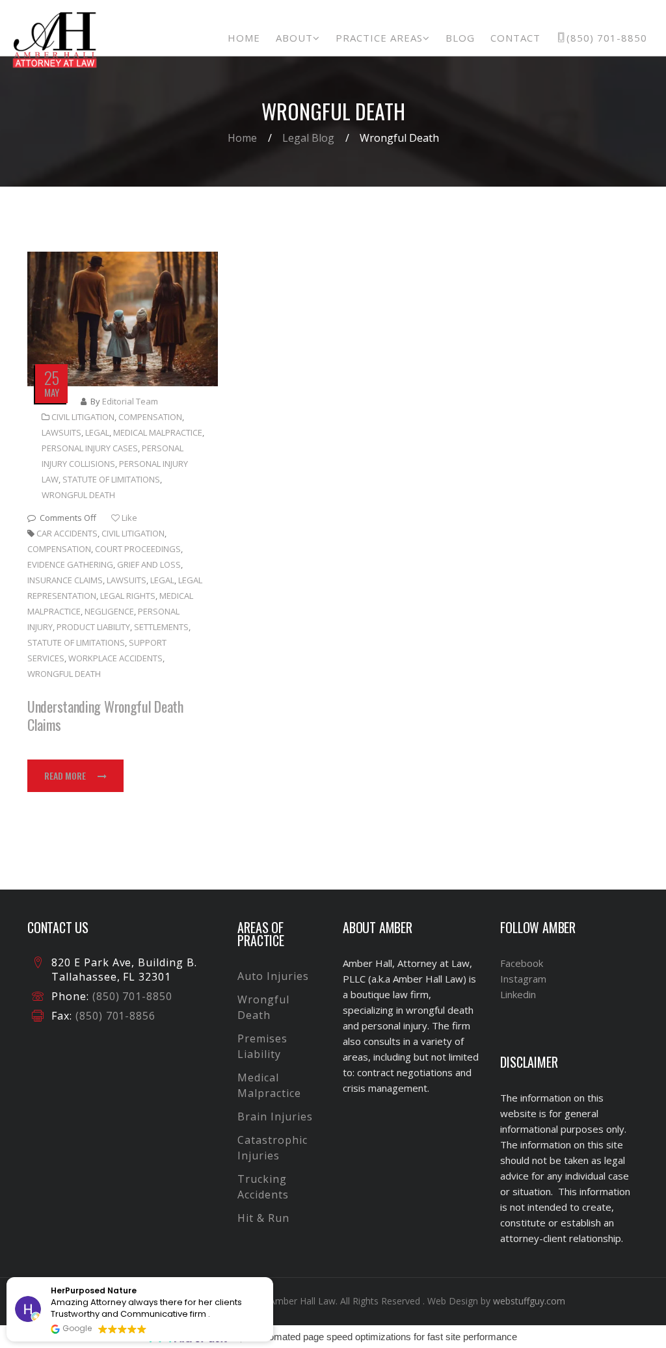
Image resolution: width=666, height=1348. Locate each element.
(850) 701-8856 (113, 1016)
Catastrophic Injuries (272, 1148)
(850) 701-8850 (606, 37)
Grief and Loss (149, 564)
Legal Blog (308, 138)
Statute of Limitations (111, 479)
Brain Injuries (274, 1116)
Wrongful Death (78, 495)
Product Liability (93, 627)
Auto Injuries (272, 976)
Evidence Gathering (70, 564)
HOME (244, 37)
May (51, 392)
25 (51, 377)
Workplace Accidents (115, 658)
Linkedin (518, 994)
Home (242, 138)
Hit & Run (263, 1218)
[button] (272, 1278)
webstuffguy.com (529, 1301)
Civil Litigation (82, 417)
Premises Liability (262, 1046)
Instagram (523, 978)
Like (128, 517)
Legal (97, 432)
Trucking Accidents (263, 1187)
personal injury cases (90, 448)
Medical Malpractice (157, 432)
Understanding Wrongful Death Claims (105, 715)
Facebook (521, 963)
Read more (65, 775)
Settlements (161, 627)
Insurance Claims (65, 580)
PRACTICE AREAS (379, 37)
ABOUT (294, 37)
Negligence (109, 611)
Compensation (150, 417)
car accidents (67, 533)
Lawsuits (61, 432)
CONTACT (515, 37)
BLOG (460, 37)
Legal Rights (127, 595)
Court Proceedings (138, 549)
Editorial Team (130, 401)
